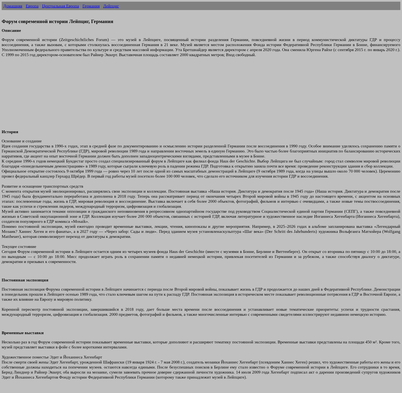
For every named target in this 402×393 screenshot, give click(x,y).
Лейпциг (111, 6)
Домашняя (12, 6)
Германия (91, 6)
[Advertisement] (127, 95)
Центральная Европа (60, 6)
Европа (32, 6)
